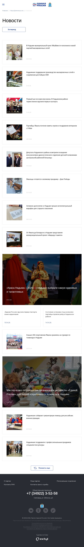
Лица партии (35, 481)
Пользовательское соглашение (42, 523)
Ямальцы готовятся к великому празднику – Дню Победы (48, 179)
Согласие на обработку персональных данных (42, 528)
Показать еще (44, 468)
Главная (5, 10)
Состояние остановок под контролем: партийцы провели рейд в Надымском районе (59, 314)
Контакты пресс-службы (39, 484)
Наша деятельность (17, 10)
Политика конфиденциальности (42, 525)
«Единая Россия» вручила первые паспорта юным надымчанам (21, 313)
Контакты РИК (9, 484)
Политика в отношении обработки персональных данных (42, 527)
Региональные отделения (66, 481)
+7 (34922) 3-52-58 (42, 493)
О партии (7, 481)
